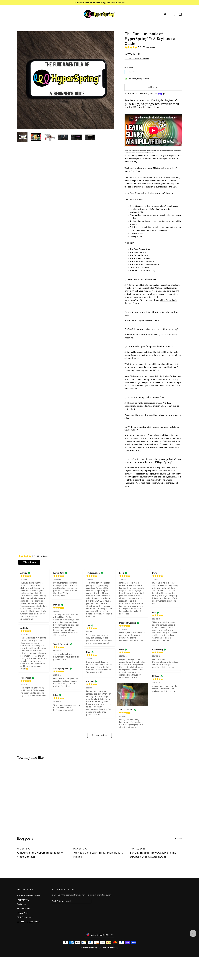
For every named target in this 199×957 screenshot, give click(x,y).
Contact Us (21, 904)
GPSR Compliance (24, 917)
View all (178, 838)
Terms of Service (24, 908)
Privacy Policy (22, 913)
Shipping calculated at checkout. (137, 58)
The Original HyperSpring (164, 352)
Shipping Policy (23, 900)
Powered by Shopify (110, 948)
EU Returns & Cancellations (28, 922)
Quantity (130, 67)
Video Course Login (168, 300)
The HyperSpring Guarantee (28, 895)
